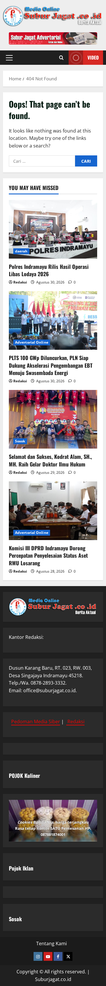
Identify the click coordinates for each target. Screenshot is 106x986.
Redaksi (20, 282)
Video (93, 57)
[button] (9, 58)
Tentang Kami (51, 943)
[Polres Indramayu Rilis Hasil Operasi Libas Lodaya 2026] (53, 229)
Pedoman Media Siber (35, 721)
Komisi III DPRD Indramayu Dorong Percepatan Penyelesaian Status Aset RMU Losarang (48, 555)
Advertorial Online (31, 342)
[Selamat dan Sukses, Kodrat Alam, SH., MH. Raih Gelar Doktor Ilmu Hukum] (53, 419)
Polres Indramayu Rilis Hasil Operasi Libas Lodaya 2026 (49, 270)
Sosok (20, 441)
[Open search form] (61, 57)
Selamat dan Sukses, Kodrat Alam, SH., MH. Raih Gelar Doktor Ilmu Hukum (50, 460)
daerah (21, 251)
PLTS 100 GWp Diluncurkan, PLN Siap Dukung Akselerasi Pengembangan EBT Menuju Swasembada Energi (50, 365)
